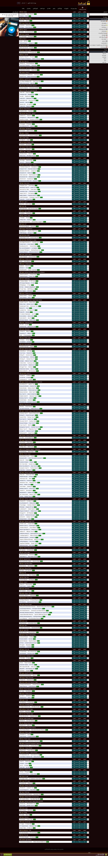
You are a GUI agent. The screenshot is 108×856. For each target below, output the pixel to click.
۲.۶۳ (84, 117)
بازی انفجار (42, 8)
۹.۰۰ (84, 451)
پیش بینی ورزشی (82, 9)
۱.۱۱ (74, 14)
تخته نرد (48, 8)
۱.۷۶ (74, 803)
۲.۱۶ (84, 511)
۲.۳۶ (74, 342)
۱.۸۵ (74, 81)
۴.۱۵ (74, 359)
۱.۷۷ (74, 199)
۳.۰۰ (79, 76)
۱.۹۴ (74, 533)
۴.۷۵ (79, 36)
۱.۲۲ (74, 88)
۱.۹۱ (74, 331)
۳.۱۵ (84, 47)
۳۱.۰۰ (84, 707)
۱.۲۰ (74, 167)
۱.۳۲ (74, 384)
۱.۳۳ (84, 124)
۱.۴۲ (74, 421)
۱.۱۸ (74, 261)
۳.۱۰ (79, 70)
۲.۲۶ (74, 392)
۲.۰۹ (74, 425)
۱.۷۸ (74, 647)
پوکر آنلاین (60, 8)
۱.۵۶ (74, 59)
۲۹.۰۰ (84, 100)
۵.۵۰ (74, 20)
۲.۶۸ (74, 173)
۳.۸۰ (84, 43)
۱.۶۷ (74, 490)
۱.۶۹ (74, 106)
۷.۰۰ (74, 41)
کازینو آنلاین (35, 8)
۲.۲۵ (74, 289)
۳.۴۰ (74, 65)
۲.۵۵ (74, 117)
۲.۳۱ (84, 179)
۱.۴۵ (84, 41)
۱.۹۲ (74, 394)
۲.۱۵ (74, 285)
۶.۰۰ (74, 52)
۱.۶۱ (84, 213)
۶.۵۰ (84, 36)
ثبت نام (23, 3)
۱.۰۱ (74, 707)
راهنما (23, 8)
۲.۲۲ (84, 591)
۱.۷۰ (84, 244)
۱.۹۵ (74, 162)
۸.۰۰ (84, 167)
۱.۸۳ (84, 204)
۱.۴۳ (74, 63)
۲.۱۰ (74, 283)
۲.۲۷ (74, 423)
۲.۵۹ (74, 474)
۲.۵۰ (74, 402)
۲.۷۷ (84, 306)
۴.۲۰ (79, 20)
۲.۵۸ (84, 480)
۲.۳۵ (74, 153)
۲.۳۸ (84, 312)
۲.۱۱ (84, 173)
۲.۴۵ (84, 175)
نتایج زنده (66, 8)
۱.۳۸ (74, 74)
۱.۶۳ (74, 252)
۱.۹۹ (84, 65)
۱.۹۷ (74, 612)
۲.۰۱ (74, 140)
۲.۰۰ (74, 70)
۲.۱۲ (74, 541)
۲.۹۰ (79, 117)
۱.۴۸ (84, 52)
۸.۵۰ (79, 14)
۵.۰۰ (84, 59)
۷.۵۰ (79, 25)
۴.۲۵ (79, 111)
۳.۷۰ (84, 16)
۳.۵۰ (79, 27)
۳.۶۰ (79, 32)
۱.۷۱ (74, 27)
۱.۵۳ (74, 602)
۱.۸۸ (74, 43)
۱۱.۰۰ (79, 100)
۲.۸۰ (79, 16)
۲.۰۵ (74, 76)
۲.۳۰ (74, 175)
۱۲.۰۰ (84, 94)
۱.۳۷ (74, 266)
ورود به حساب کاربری (32, 3)
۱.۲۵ (74, 185)
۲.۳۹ (74, 351)
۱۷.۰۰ (84, 14)
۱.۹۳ (84, 219)
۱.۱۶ (74, 98)
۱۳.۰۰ (84, 98)
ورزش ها (105, 17)
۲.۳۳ (74, 306)
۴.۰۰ (84, 70)
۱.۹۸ (74, 83)
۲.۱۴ (74, 250)
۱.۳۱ (74, 104)
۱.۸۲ (84, 462)
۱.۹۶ (74, 371)
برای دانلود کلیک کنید (7, 854)
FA (19, 3)
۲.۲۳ (74, 177)
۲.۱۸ (74, 419)
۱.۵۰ (74, 653)
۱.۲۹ (74, 57)
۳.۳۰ (79, 153)
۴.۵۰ (84, 27)
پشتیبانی (28, 8)
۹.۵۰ (84, 88)
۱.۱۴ (74, 94)
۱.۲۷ (74, 96)
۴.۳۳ (84, 32)
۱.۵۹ (74, 447)
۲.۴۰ (74, 189)
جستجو (105, 12)
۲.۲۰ (74, 16)
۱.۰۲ (74, 100)
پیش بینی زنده (74, 8)
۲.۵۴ (74, 774)
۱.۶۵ (74, 171)
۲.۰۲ (74, 316)
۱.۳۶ (74, 36)
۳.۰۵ (79, 140)
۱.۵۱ (84, 20)
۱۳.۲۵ (85, 25)
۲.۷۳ (84, 153)
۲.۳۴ (74, 195)
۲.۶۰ (84, 274)
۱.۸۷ (84, 318)
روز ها (105, 50)
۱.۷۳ (74, 226)
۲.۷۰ (84, 155)
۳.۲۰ (79, 162)
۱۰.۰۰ (84, 96)
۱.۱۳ (74, 25)
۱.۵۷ (74, 367)
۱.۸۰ (74, 32)
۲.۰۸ (74, 47)
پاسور (54, 8)
